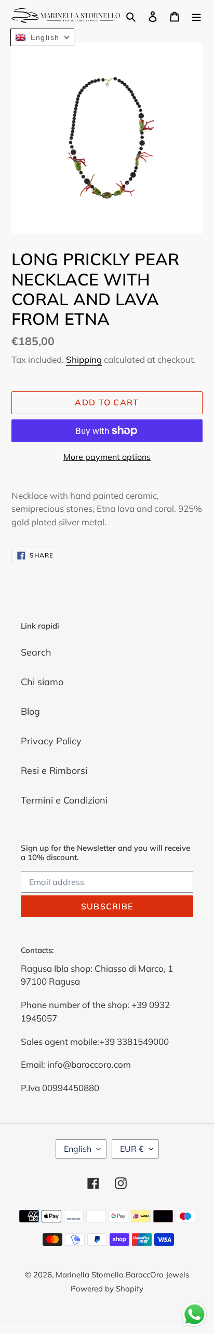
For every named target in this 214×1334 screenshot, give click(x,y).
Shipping (84, 359)
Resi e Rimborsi (54, 771)
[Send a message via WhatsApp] (194, 1314)
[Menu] (196, 15)
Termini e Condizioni (64, 800)
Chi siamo (42, 682)
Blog (30, 711)
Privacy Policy (51, 741)
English (77, 1149)
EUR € (132, 1149)
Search (36, 652)
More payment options (107, 457)
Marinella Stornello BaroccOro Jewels (122, 1274)
